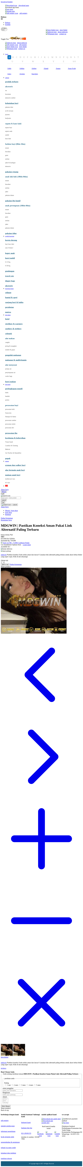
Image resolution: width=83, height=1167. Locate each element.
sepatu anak (8, 131)
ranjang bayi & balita (14, 302)
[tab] (41, 1058)
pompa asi (8, 369)
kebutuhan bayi (11, 103)
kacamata (8, 94)
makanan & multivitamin (15, 360)
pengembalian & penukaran (10, 1142)
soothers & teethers (13, 329)
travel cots (9, 276)
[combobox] (11, 498)
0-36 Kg (7, 266)
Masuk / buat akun (11, 510)
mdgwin (3, 555)
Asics (9, 74)
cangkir (7, 342)
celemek (8, 333)
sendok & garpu (10, 350)
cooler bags (8, 376)
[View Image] (19, 1055)
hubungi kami (26, 1122)
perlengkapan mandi (13, 389)
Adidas (21, 68)
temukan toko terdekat (8, 1153)
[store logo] (17, 39)
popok (7, 458)
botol (7, 319)
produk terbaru (11, 82)
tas (6, 90)
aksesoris (8, 166)
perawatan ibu (11, 433)
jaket (6, 191)
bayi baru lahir (9, 244)
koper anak (10, 253)
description (4, 1057)
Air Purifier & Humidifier (13, 453)
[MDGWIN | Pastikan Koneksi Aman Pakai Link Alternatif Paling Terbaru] (7, 1055)
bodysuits (8, 118)
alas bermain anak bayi (15, 470)
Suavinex (35, 74)
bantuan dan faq (26, 1128)
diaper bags (10, 281)
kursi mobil (10, 258)
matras (8, 312)
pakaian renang (11, 172)
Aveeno (22, 74)
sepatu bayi (8, 127)
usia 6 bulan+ (9, 248)
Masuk (4, 492)
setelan (7, 159)
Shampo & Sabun (10, 416)
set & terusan (9, 111)
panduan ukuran (6, 1158)
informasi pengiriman (8, 1131)
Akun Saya (5, 489)
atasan (7, 148)
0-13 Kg (7, 262)
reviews (3, 1068)
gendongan (9, 271)
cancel (4, 500)
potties (7, 400)
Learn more (27, 545)
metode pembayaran (8, 1126)
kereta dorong (11, 240)
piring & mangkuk (11, 346)
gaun (6, 155)
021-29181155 (26, 1133)
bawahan (7, 151)
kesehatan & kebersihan (15, 438)
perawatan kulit (10, 409)
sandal (7, 135)
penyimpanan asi (10, 372)
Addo (9, 68)
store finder (63, 30)
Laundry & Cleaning (11, 445)
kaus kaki (8, 138)
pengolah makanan (13, 355)
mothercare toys (10, 479)
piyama (7, 114)
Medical (7, 449)
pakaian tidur (9, 107)
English (7, 24)
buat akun (8, 512)
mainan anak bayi (12, 475)
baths (6, 392)
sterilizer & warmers (14, 324)
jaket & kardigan (10, 163)
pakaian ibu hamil (12, 201)
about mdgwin (63, 32)
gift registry (23, 13)
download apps (23, 5)
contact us (62, 34)
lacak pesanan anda (7, 1137)
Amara (58, 68)
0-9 (74, 61)
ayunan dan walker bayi (15, 465)
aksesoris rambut (10, 98)
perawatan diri (9, 428)
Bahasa (7, 23)
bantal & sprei (11, 297)
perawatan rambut (10, 420)
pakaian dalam (9, 195)
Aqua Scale (72, 68)
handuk (7, 396)
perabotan (9, 307)
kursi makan (10, 382)
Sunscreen (8, 413)
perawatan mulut (10, 424)
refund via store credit (8, 1148)
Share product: (6, 567)
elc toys (7, 482)
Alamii (46, 68)
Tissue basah (9, 442)
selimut (8, 292)
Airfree (34, 68)
